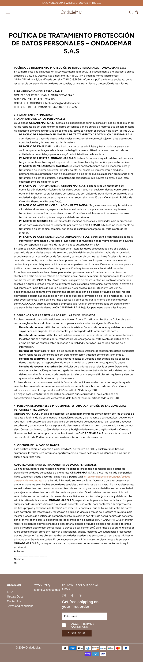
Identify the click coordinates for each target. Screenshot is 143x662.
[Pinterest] (81, 595)
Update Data (15, 596)
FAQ (10, 591)
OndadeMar (32, 647)
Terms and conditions (20, 606)
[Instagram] (64, 595)
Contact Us (14, 601)
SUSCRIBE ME (77, 633)
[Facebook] (72, 595)
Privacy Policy (41, 585)
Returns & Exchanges (46, 589)
